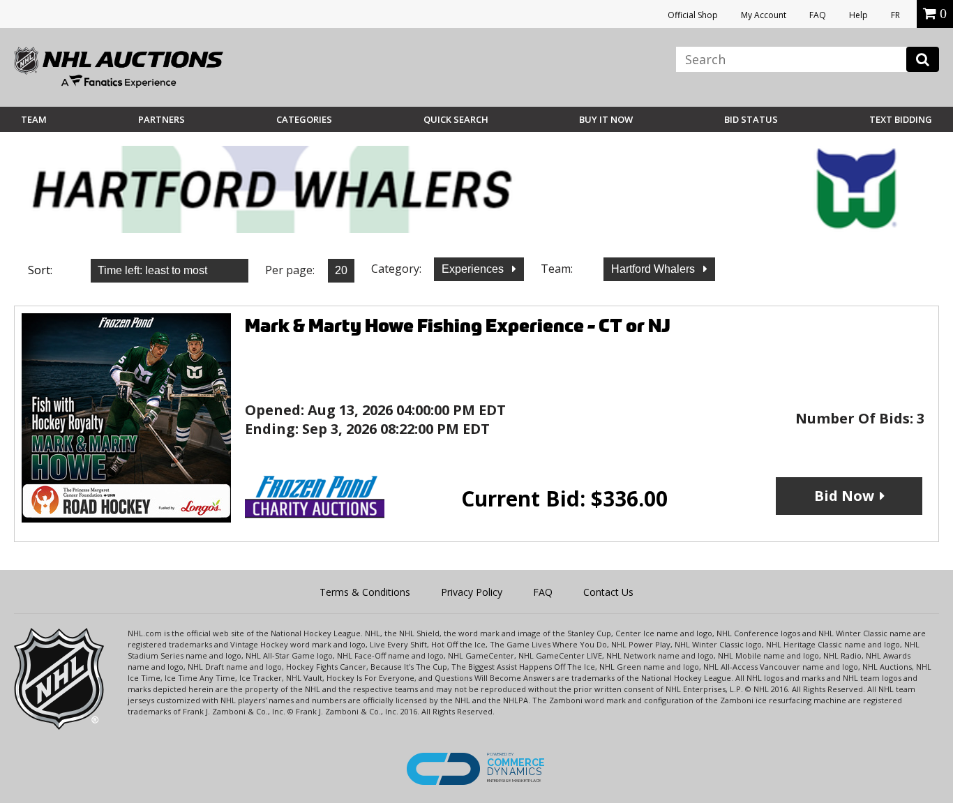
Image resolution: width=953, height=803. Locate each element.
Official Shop (693, 15)
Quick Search (455, 119)
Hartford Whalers (654, 269)
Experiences (474, 269)
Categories (304, 119)
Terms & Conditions (365, 592)
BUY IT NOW (606, 119)
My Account (763, 15)
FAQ (817, 15)
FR (895, 15)
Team (34, 119)
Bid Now (844, 495)
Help (858, 15)
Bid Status (751, 119)
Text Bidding (900, 119)
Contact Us (608, 592)
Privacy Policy (471, 592)
